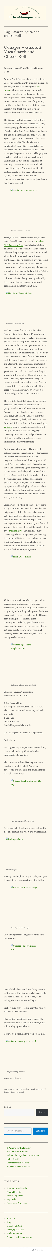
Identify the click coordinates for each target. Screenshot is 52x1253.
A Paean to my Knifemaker (19, 1148)
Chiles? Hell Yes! (14, 1226)
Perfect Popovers (15, 1196)
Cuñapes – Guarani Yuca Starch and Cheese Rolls (22, 52)
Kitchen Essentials (15, 1233)
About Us (11, 1218)
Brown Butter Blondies (17, 1151)
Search (7, 1107)
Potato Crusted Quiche (17, 1188)
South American (37, 1089)
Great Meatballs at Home (18, 1163)
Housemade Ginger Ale (17, 1203)
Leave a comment (17, 1092)
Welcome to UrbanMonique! (19, 1237)
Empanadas (12, 1199)
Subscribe (40, 1131)
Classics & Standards (22, 1089)
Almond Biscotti (14, 1192)
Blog (9, 1222)
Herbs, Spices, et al (15, 1229)
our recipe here (14, 531)
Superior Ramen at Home (18, 1166)
